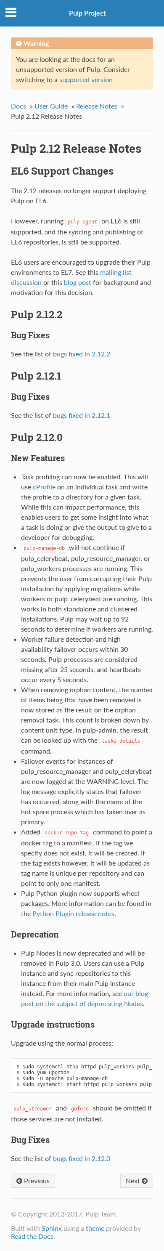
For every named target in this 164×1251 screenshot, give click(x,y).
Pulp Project (87, 13)
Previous (36, 1181)
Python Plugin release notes (73, 913)
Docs (18, 106)
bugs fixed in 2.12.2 (81, 354)
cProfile (44, 487)
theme (95, 1228)
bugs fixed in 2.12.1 (81, 415)
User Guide (51, 106)
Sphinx (52, 1228)
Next (134, 1181)
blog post (77, 282)
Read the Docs (32, 1236)
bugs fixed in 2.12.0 (81, 1158)
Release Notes (96, 106)
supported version (86, 79)
